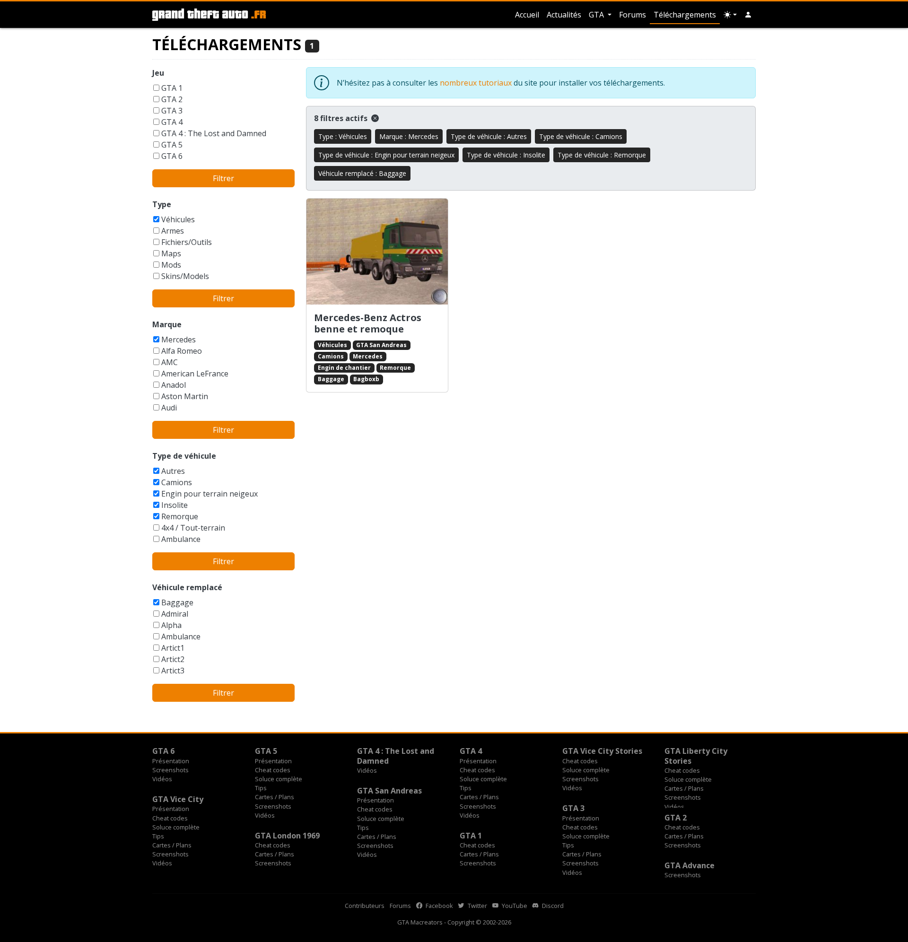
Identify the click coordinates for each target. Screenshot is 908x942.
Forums (632, 14)
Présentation (170, 761)
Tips (261, 788)
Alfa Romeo (181, 351)
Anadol (173, 385)
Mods (171, 265)
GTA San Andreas (381, 345)
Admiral (174, 614)
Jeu (158, 73)
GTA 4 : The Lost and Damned (213, 133)
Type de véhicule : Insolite (506, 154)
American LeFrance (194, 373)
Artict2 (172, 659)
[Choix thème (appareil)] (730, 14)
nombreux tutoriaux (476, 83)
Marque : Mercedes (408, 136)
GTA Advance (689, 865)
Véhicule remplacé (187, 587)
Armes (172, 231)
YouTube (513, 905)
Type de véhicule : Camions (580, 136)
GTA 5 (172, 145)
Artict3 (172, 670)
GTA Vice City (177, 799)
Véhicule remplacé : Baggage (362, 173)
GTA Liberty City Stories (695, 756)
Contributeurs (364, 905)
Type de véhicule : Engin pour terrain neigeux (386, 154)
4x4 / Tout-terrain (193, 528)
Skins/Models (185, 276)
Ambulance (181, 539)
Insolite (174, 505)
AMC (169, 362)
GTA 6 (172, 156)
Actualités (564, 14)
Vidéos (162, 779)
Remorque (179, 516)
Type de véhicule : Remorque (602, 154)
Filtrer (223, 178)
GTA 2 (172, 99)
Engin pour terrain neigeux (209, 493)
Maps (171, 253)
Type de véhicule (184, 456)
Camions (176, 482)
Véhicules (178, 219)
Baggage (177, 602)
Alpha (171, 625)
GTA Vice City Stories (602, 751)
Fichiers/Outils (186, 242)
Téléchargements (685, 14)
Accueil (527, 14)
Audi (169, 407)
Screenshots (170, 770)
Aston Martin (184, 396)
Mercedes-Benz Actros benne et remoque (367, 323)
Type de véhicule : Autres (489, 136)
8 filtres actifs (341, 118)
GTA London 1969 (287, 835)
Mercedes (178, 339)
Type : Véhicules (342, 136)
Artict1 (172, 648)
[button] (748, 14)
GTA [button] (597, 14)
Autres (173, 471)
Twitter (476, 905)
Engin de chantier (344, 368)
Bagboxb (366, 379)
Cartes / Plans (274, 797)
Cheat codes (272, 770)
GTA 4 (172, 122)
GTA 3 (172, 110)
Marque (167, 324)
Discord (552, 905)
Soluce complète (278, 779)
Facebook (438, 905)
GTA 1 (172, 88)
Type (161, 204)
